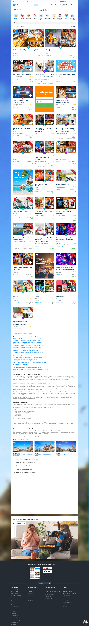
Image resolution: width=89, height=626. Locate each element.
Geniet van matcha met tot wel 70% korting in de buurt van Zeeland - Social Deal (30, 349)
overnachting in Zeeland (68, 423)
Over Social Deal (14, 589)
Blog (12, 609)
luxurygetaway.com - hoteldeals (17, 617)
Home (36, 4)
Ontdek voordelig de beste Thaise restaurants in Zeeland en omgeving (28, 345)
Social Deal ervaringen (15, 618)
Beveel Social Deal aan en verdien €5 (18, 608)
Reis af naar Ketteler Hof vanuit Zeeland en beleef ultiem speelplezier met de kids (30, 369)
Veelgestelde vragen (49, 594)
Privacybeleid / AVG (15, 622)
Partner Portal (65, 600)
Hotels (51, 4)
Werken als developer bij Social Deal (70, 598)
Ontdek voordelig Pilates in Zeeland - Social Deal (23, 355)
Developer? (13, 604)
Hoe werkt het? (14, 598)
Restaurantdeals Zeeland (16, 595)
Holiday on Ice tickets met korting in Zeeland (22, 366)
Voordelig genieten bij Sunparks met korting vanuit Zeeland (25, 359)
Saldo (29, 595)
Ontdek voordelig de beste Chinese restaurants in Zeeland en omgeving (28, 347)
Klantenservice (48, 589)
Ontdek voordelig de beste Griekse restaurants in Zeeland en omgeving (28, 340)
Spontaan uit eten (14, 615)
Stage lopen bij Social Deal (68, 597)
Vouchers (30, 597)
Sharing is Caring (14, 606)
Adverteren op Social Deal (68, 591)
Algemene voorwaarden (16, 620)
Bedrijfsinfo (65, 606)
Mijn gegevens (31, 593)
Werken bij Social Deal (67, 595)
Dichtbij (40, 4)
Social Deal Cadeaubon (33, 600)
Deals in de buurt (14, 593)
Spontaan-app (14, 613)
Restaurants (45, 4)
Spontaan (13, 611)
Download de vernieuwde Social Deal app (52, 592)
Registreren (30, 589)
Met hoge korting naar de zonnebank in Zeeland (23, 360)
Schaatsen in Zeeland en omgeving (20, 364)
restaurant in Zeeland (68, 422)
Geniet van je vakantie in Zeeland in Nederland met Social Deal (26, 354)
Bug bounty (13, 624)
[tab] (44, 462)
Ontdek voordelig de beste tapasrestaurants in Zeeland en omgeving (27, 342)
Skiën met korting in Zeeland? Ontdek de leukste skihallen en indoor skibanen (29, 362)
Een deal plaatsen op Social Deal (69, 593)
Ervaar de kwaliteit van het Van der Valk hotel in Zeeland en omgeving (28, 357)
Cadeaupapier (31, 598)
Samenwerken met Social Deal (69, 589)
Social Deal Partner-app (67, 602)
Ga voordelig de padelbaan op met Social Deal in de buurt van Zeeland (28, 352)
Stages (12, 602)
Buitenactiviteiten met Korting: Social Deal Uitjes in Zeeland (25, 350)
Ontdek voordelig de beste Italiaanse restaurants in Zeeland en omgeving (28, 343)
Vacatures (13, 600)
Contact (47, 600)
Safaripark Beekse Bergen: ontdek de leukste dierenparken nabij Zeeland (28, 338)
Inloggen (30, 591)
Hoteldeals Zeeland (15, 597)
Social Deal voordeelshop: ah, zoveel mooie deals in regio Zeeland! (27, 367)
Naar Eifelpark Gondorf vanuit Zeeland (21, 371)
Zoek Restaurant (44, 105)
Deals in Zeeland (14, 591)
